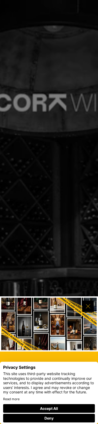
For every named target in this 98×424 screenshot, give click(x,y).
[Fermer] (88, 306)
